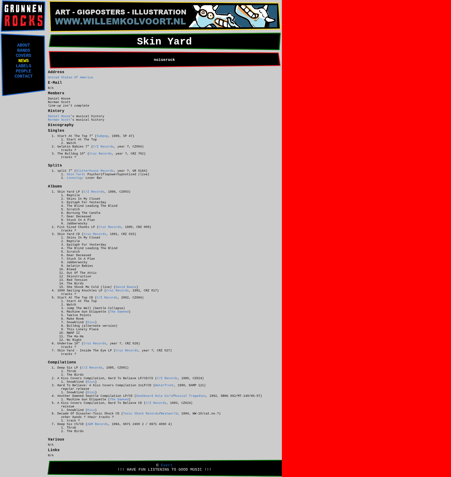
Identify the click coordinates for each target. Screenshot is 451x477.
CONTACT (24, 76)
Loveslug (74, 178)
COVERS (23, 55)
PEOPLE (23, 71)
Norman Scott (59, 120)
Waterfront (164, 385)
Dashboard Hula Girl (154, 396)
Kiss (91, 322)
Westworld (169, 413)
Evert (167, 465)
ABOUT (23, 45)
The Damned (119, 312)
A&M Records (97, 424)
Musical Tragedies (190, 396)
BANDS (23, 50)
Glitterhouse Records (95, 171)
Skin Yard (75, 174)
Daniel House (59, 116)
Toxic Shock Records (141, 413)
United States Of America (70, 77)
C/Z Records (103, 146)
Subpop (102, 136)
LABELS (23, 66)
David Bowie (126, 287)
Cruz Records (100, 153)
